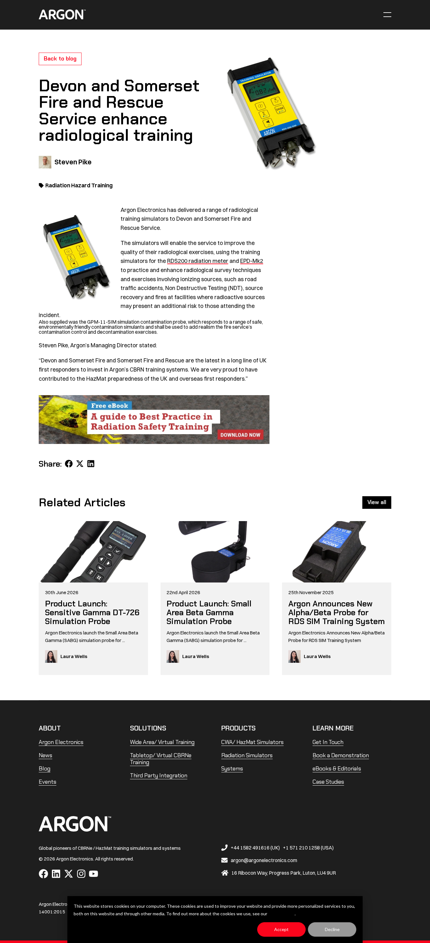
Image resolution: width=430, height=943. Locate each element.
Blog (44, 768)
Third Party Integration (158, 775)
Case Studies (328, 782)
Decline (332, 929)
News (45, 755)
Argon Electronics (61, 742)
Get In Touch (328, 742)
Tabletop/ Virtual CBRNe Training (160, 759)
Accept (281, 929)
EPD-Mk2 (251, 260)
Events (47, 782)
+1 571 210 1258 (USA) (308, 847)
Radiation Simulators (247, 755)
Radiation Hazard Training (79, 185)
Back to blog (60, 58)
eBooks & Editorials (337, 768)
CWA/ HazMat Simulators (252, 742)
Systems (232, 768)
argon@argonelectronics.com (264, 860)
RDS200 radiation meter (197, 260)
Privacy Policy (281, 913)
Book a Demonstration (341, 755)
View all (376, 502)
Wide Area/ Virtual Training (162, 742)
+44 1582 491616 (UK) (255, 847)
